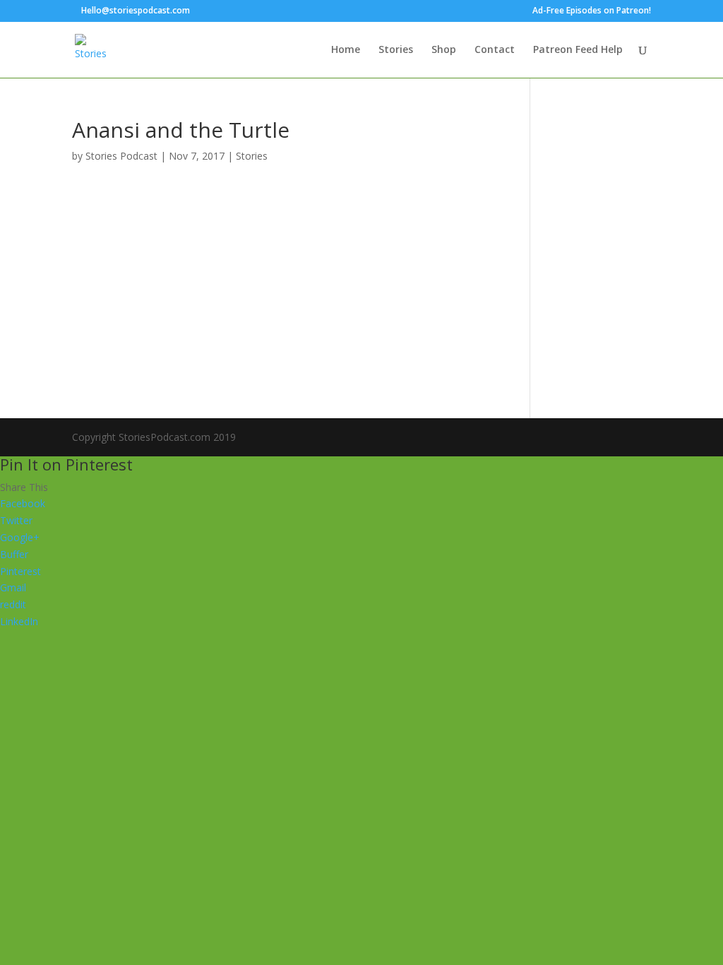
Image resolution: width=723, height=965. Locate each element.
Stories (395, 50)
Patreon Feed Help (578, 50)
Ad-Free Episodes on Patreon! (591, 11)
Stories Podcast (121, 155)
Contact (494, 50)
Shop (443, 50)
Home (345, 50)
